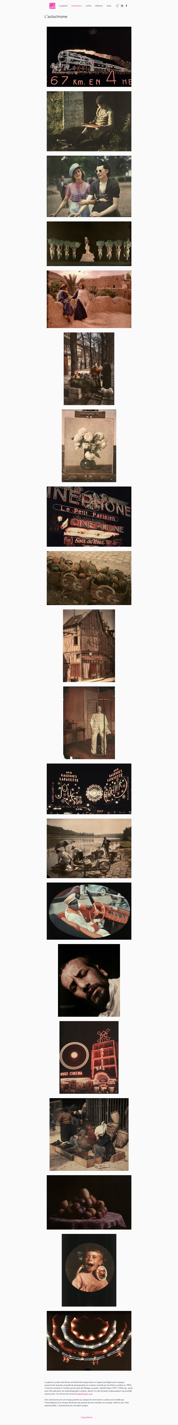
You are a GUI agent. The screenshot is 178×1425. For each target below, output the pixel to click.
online (88, 6)
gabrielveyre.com (84, 1394)
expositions (76, 6)
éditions (99, 6)
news (109, 6)
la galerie (63, 6)
